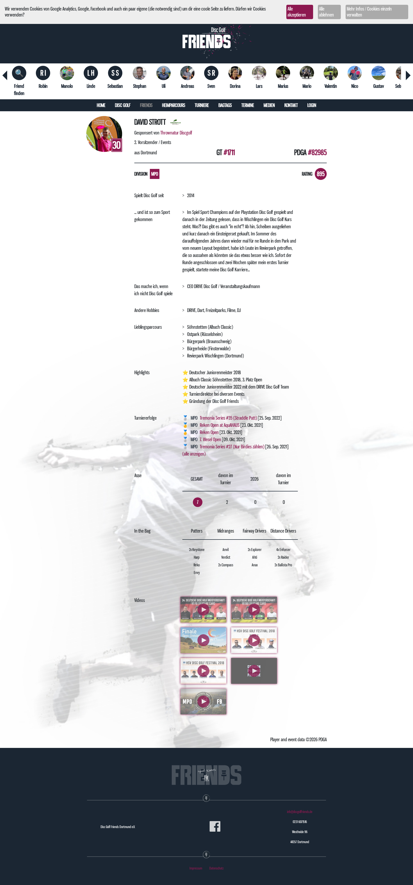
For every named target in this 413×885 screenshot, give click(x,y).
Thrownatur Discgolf (176, 133)
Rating (307, 174)
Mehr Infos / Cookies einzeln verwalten (369, 12)
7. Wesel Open (211, 439)
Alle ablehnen (326, 12)
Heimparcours (173, 105)
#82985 (317, 152)
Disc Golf (122, 105)
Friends (146, 105)
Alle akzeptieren (297, 12)
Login (311, 105)
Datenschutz (216, 868)
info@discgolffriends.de (299, 812)
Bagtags (225, 105)
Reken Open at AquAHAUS (219, 425)
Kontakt (291, 105)
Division (140, 174)
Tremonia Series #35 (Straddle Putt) (228, 418)
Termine (247, 105)
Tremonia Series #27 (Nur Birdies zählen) (232, 447)
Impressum (196, 868)
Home (101, 105)
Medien (269, 105)
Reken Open (209, 432)
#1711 (229, 152)
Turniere (202, 105)
